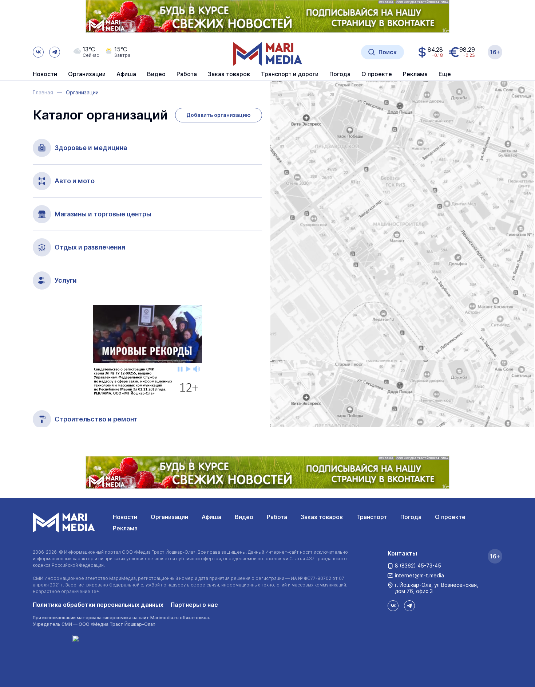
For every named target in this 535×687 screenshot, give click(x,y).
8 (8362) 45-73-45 (418, 565)
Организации (169, 517)
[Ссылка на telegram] (54, 52)
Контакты (402, 553)
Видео (156, 74)
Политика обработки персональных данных (98, 604)
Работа (187, 74)
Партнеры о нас (194, 604)
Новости (45, 74)
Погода (410, 517)
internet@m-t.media (419, 575)
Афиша (211, 517)
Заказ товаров (322, 517)
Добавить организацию (218, 115)
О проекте (450, 517)
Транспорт (371, 517)
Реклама (125, 528)
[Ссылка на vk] (38, 52)
